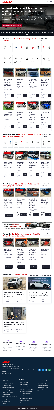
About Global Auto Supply (8, 383)
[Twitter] (43, 370)
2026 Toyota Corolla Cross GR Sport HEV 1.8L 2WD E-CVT (8, 83)
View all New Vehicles (44, 39)
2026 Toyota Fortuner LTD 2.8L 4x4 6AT (8, 114)
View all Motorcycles (47, 235)
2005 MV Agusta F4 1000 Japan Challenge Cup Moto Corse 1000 (20, 253)
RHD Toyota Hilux (24, 382)
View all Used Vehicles (46, 184)
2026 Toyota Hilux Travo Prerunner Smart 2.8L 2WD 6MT (45, 82)
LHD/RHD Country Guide (8, 387)
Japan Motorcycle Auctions (43, 385)
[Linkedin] (46, 370)
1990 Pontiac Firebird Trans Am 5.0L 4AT (21, 201)
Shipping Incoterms (7, 394)
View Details (9, 215)
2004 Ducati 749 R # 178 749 (8, 250)
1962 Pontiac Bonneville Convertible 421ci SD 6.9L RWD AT (8, 202)
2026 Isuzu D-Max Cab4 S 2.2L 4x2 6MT (33, 81)
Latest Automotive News (8, 380)
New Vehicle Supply (42, 383)
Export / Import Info (24, 400)
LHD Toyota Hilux (24, 384)
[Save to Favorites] (12, 70)
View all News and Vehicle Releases (40, 275)
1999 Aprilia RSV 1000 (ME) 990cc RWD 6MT (32, 251)
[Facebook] (39, 370)
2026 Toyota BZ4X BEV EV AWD (8, 163)
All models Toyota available (26, 391)
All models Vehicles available (26, 398)
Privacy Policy (6, 403)
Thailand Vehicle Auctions (43, 387)
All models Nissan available (26, 396)
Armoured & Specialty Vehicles (9, 390)
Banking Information (7, 399)
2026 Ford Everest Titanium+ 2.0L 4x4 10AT (20, 115)
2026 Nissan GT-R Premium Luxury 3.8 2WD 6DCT (45, 115)
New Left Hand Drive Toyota (26, 386)
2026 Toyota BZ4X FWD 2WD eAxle (45, 163)
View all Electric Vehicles (46, 135)
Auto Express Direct (25, 408)
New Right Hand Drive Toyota (26, 389)
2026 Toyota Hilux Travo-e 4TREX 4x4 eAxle (33, 164)
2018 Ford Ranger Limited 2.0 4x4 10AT (44, 201)
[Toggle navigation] (51, 2)
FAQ (21, 402)
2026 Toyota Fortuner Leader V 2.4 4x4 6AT (20, 81)
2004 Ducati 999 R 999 (45, 250)
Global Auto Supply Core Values (10, 396)
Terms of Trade (6, 401)
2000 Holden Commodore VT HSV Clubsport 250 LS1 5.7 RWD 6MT (33, 203)
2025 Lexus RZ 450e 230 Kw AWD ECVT (20, 164)
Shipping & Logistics (7, 385)
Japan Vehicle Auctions (8, 392)
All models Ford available (25, 393)
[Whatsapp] (49, 370)
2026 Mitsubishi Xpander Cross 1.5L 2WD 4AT (32, 115)
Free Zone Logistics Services (44, 380)
